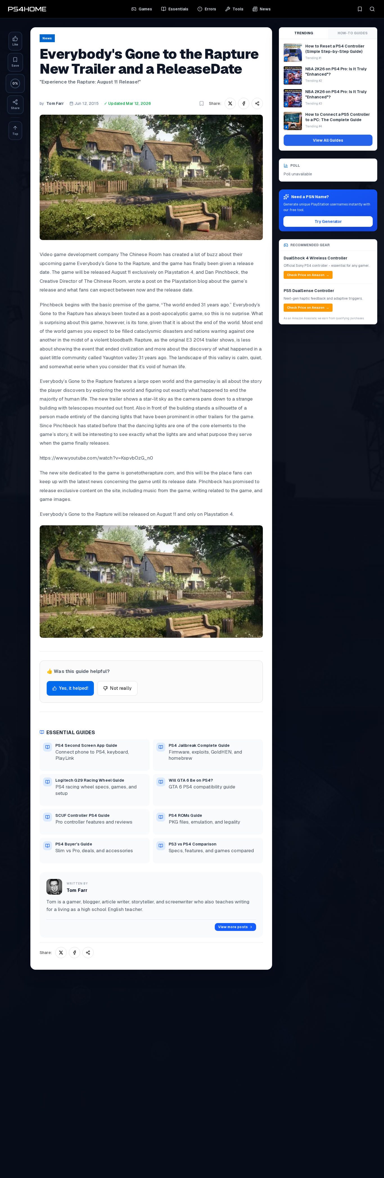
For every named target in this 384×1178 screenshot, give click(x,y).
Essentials (178, 9)
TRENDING (303, 33)
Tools (237, 9)
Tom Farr (55, 103)
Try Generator (328, 221)
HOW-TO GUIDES (352, 33)
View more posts (233, 927)
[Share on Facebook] (243, 103)
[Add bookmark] (201, 103)
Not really (121, 688)
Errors (210, 9)
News (265, 9)
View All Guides (328, 140)
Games (145, 9)
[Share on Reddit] (257, 103)
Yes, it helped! (73, 688)
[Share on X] (230, 103)
